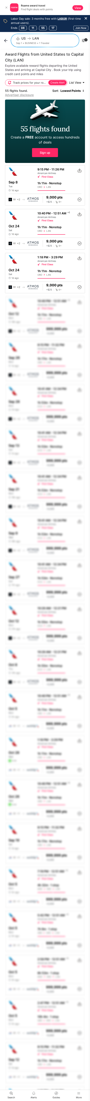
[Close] (6, 7)
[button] (45, 131)
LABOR (62, 18)
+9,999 (50, 333)
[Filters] (83, 40)
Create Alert (57, 82)
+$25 (49, 202)
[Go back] (5, 40)
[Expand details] (79, 199)
